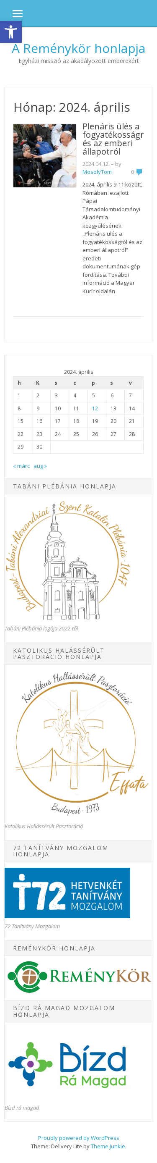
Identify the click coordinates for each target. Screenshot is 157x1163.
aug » (40, 466)
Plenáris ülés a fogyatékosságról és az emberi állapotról (116, 139)
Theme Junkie (108, 1146)
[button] (11, 32)
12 (95, 408)
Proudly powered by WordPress (78, 1138)
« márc (21, 466)
